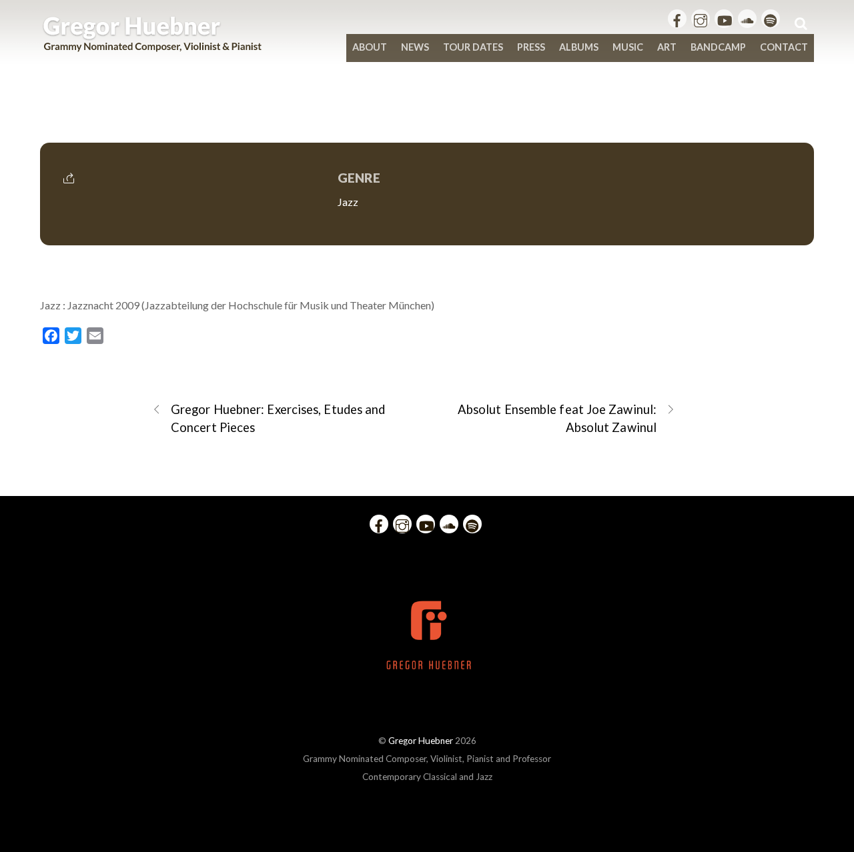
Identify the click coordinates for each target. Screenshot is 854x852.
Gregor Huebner (420, 740)
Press (531, 47)
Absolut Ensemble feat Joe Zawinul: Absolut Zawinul (557, 418)
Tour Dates (473, 47)
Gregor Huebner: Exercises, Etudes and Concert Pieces (278, 418)
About (369, 47)
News (415, 47)
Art (667, 47)
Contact (784, 47)
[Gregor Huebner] (152, 45)
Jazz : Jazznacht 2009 (426, 115)
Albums (578, 47)
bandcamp (718, 47)
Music (627, 47)
